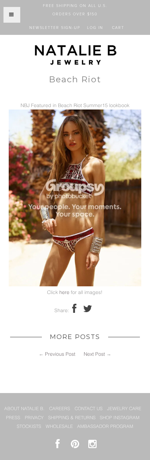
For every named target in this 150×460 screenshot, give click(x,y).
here (64, 292)
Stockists (29, 426)
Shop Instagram (120, 418)
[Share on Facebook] (74, 310)
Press (13, 418)
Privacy (34, 418)
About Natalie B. (24, 409)
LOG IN (95, 28)
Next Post (94, 354)
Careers (59, 409)
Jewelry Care (124, 409)
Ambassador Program (105, 426)
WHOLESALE (59, 426)
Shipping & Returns (72, 418)
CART (118, 28)
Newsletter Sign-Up (54, 28)
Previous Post (60, 354)
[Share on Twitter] (87, 310)
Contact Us (89, 409)
